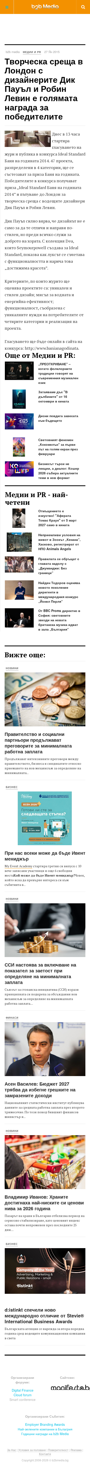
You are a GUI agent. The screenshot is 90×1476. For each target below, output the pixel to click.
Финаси (12, 1017)
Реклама (76, 1450)
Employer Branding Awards (45, 1424)
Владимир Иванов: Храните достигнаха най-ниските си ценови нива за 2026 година (44, 1202)
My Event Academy (18, 866)
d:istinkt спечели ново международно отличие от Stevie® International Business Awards (44, 1315)
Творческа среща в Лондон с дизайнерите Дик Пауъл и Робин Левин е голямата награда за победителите (44, 88)
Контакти (45, 1454)
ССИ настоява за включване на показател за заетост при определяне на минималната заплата (40, 973)
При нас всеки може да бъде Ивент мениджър (45, 855)
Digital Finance (22, 1390)
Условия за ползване (32, 1450)
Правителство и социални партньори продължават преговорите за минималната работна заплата (38, 743)
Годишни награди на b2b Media (45, 1433)
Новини (12, 668)
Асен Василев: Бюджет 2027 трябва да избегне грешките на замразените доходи (40, 1089)
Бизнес (12, 787)
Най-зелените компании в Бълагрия (45, 1429)
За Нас (11, 1450)
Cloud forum (23, 1395)
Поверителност (58, 1450)
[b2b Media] (45, 6)
